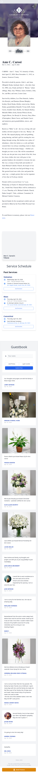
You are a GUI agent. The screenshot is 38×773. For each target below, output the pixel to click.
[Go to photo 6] (18, 415)
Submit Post (19, 368)
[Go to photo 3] (15, 415)
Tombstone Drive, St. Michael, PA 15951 (18, 323)
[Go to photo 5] (17, 415)
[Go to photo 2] (14, 415)
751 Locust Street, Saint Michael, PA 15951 (19, 305)
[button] (19, 405)
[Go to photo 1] (13, 415)
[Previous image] (4, 405)
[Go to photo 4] (16, 415)
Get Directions (18, 288)
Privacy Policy (14, 765)
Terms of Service (24, 765)
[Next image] (34, 405)
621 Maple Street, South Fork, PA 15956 (18, 285)
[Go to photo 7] (19, 415)
